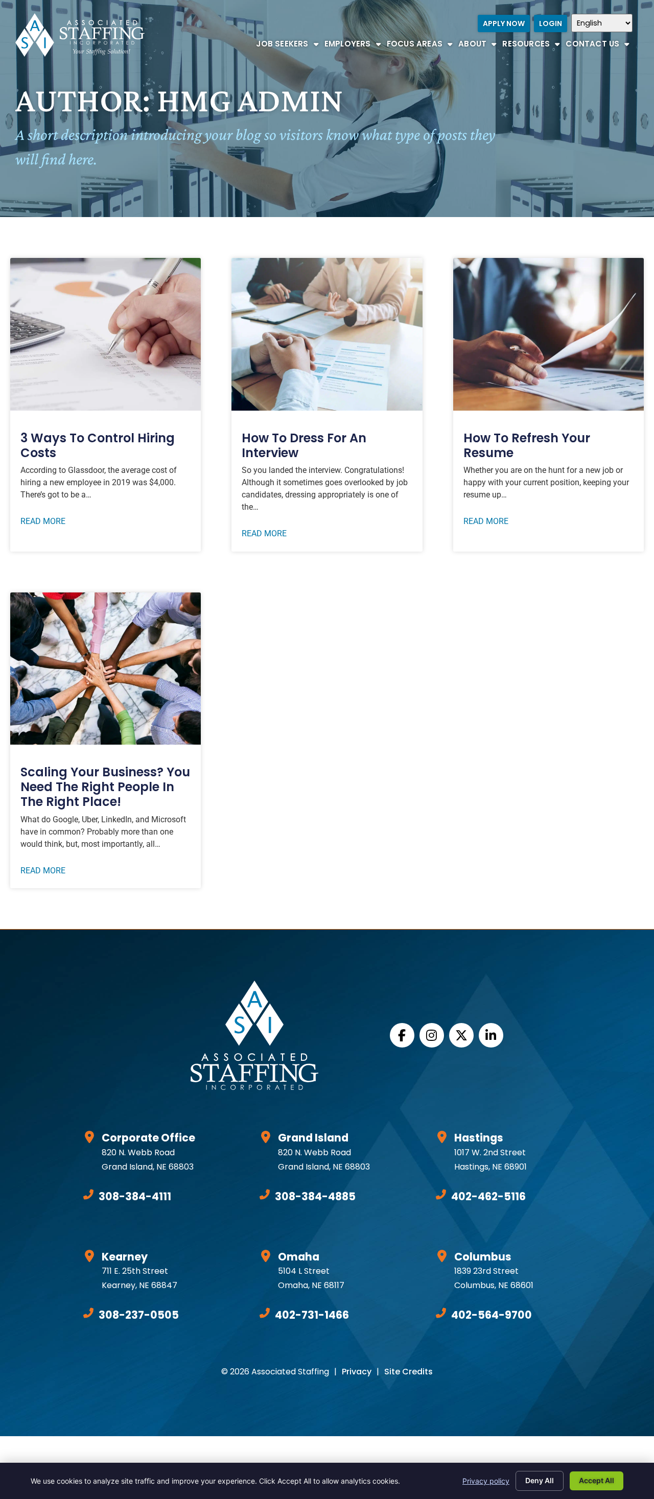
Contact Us (599, 46)
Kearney (125, 1256)
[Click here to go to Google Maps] (89, 1137)
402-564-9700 (491, 1314)
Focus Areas (421, 46)
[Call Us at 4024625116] (441, 1194)
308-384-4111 (135, 1196)
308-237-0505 (139, 1314)
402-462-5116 (488, 1196)
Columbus (482, 1256)
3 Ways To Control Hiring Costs (97, 445)
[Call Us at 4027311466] (265, 1313)
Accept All (596, 1480)
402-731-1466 (312, 1314)
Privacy (356, 1371)
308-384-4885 (315, 1196)
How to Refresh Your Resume (526, 445)
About (478, 46)
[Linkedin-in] (491, 1035)
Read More (42, 521)
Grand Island (313, 1137)
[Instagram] (431, 1035)
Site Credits (408, 1371)
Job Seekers (288, 46)
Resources (532, 46)
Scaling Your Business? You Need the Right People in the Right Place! (105, 787)
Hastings (478, 1137)
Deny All (539, 1480)
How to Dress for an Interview (304, 445)
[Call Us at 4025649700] (441, 1313)
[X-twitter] (461, 1035)
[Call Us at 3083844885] (265, 1194)
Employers (354, 46)
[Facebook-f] (402, 1035)
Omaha (298, 1256)
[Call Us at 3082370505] (88, 1313)
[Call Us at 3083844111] (88, 1194)
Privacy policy (485, 1481)
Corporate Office (148, 1137)
